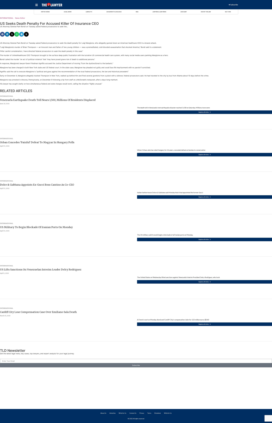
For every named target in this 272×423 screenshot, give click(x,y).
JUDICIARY (183, 11)
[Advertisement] (136, 385)
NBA (137, 11)
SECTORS (228, 11)
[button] (2, 34)
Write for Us (122, 413)
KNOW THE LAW (206, 11)
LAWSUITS (89, 11)
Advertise (112, 413)
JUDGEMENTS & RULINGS (114, 11)
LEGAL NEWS (68, 11)
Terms (149, 413)
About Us (103, 413)
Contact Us (132, 413)
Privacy (142, 413)
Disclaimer (157, 413)
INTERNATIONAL (6, 18)
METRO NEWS (45, 11)
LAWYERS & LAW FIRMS (159, 11)
